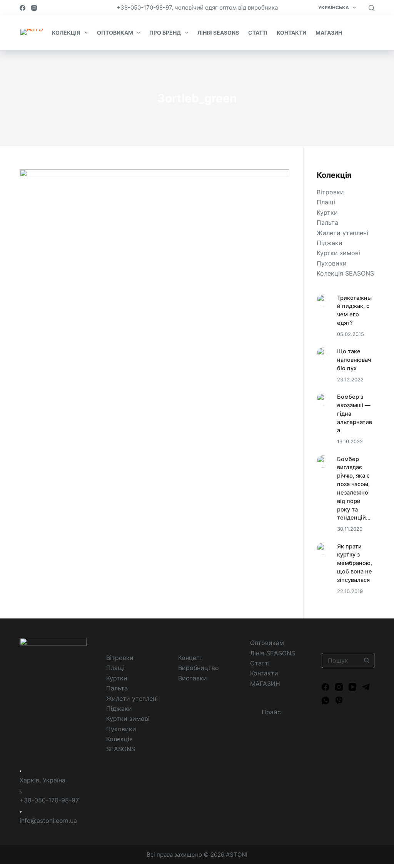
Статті (260, 663)
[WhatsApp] (325, 700)
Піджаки (329, 243)
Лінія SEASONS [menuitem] (218, 32)
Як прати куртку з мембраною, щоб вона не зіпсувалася (354, 563)
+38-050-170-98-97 (49, 800)
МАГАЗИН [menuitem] (329, 32)
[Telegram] (366, 687)
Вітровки (330, 192)
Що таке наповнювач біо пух (354, 360)
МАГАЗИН (265, 683)
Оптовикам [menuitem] (115, 32)
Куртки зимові (338, 253)
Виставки (192, 678)
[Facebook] (22, 8)
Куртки (327, 212)
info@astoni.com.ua (48, 820)
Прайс (358, 32)
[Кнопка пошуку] (366, 660)
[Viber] (339, 700)
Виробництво (198, 668)
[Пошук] (371, 8)
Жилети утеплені (342, 233)
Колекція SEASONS (345, 273)
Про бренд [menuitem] (165, 32)
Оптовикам (267, 643)
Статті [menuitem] (257, 32)
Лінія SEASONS (272, 653)
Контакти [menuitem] (291, 32)
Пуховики (332, 263)
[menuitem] (336, 7)
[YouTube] (352, 687)
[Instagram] (34, 8)
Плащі (326, 202)
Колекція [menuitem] (66, 32)
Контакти (264, 673)
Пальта (327, 222)
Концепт (190, 658)
